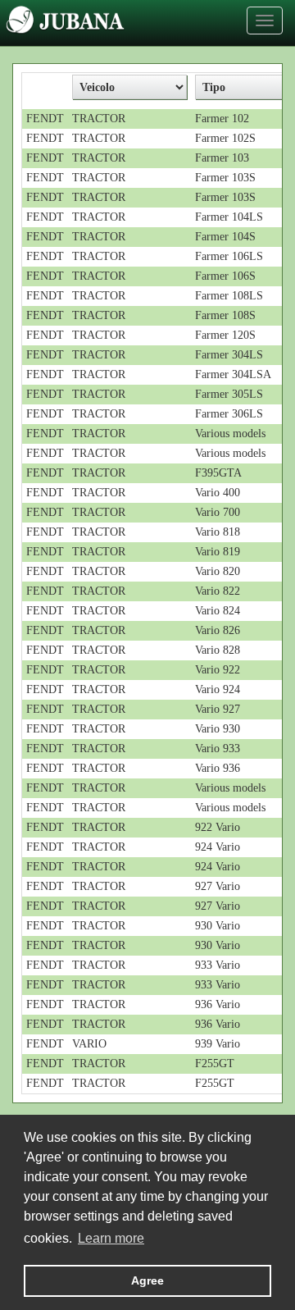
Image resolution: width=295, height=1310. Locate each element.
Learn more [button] (111, 1238)
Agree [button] (147, 1280)
